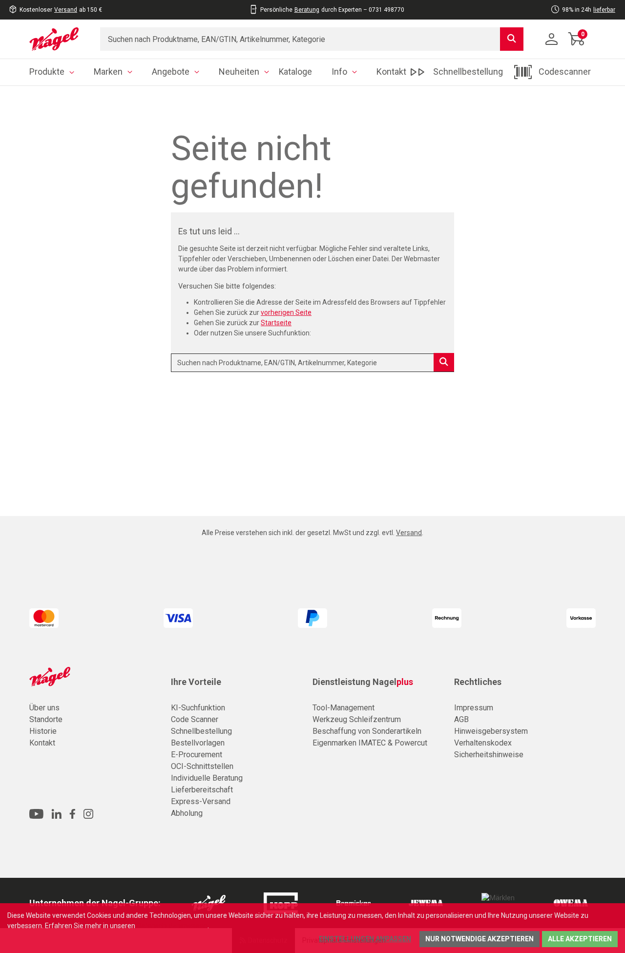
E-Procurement (196, 754)
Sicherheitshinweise (488, 754)
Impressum (473, 707)
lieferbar (604, 9)
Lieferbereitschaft (202, 789)
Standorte (45, 719)
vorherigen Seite (286, 312)
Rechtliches (477, 682)
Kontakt (42, 742)
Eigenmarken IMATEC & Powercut (369, 742)
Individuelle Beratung (207, 778)
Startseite (276, 323)
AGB (461, 719)
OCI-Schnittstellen (202, 766)
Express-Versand (200, 801)
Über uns (44, 707)
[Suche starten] (511, 39)
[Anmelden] (552, 39)
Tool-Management (343, 707)
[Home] (57, 39)
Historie (43, 731)
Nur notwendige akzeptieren (479, 939)
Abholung (187, 813)
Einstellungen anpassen (365, 939)
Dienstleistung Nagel (362, 682)
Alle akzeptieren (580, 939)
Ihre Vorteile (196, 682)
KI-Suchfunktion (198, 707)
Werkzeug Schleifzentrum (356, 719)
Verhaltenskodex (483, 742)
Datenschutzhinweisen (172, 926)
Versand (65, 9)
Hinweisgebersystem (491, 731)
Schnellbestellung (201, 731)
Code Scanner (194, 719)
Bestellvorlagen (198, 742)
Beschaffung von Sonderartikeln (366, 731)
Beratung (306, 9)
